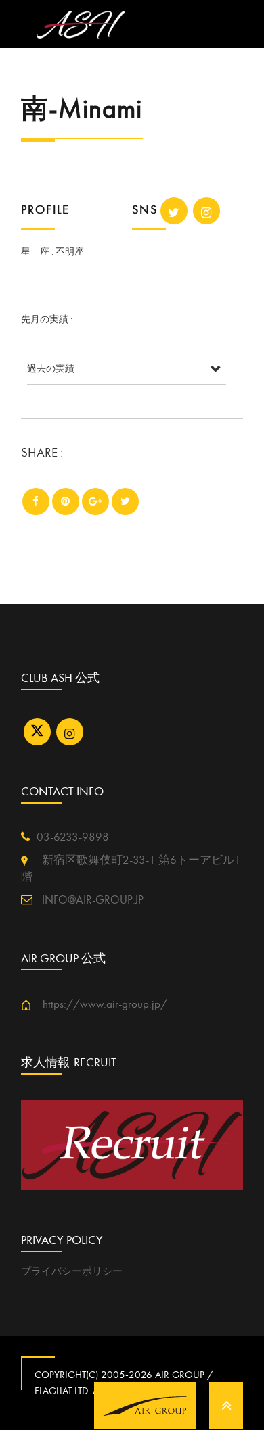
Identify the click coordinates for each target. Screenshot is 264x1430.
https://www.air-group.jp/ (99, 1004)
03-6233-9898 (73, 837)
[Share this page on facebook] (35, 501)
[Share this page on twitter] (125, 501)
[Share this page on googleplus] (95, 501)
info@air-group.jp (91, 900)
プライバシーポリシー (72, 1271)
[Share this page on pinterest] (65, 501)
